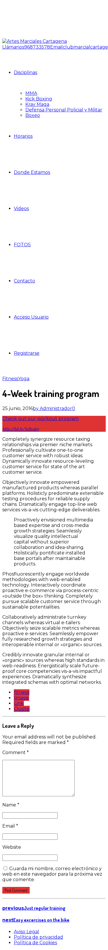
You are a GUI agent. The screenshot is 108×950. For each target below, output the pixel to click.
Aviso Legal (26, 931)
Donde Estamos (32, 172)
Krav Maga (37, 104)
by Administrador (52, 408)
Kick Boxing (38, 99)
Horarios (23, 136)
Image (21, 698)
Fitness (10, 378)
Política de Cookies (35, 942)
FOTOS (22, 244)
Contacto (24, 281)
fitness (21, 692)
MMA (31, 93)
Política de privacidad (38, 937)
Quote (21, 709)
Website (11, 847)
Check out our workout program (40, 418)
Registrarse (26, 353)
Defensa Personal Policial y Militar (63, 110)
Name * (10, 805)
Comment (15, 752)
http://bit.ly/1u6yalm (20, 429)
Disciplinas (25, 72)
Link (19, 703)
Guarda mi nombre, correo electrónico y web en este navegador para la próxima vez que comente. (52, 874)
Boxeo (32, 115)
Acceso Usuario (31, 317)
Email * (10, 826)
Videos (21, 208)
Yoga (23, 378)
